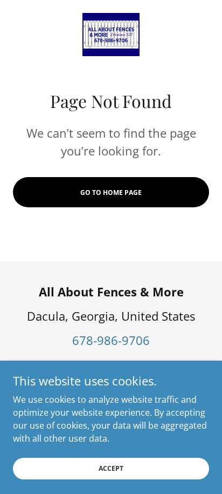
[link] (111, 34)
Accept (111, 468)
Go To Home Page (111, 192)
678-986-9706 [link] (111, 340)
